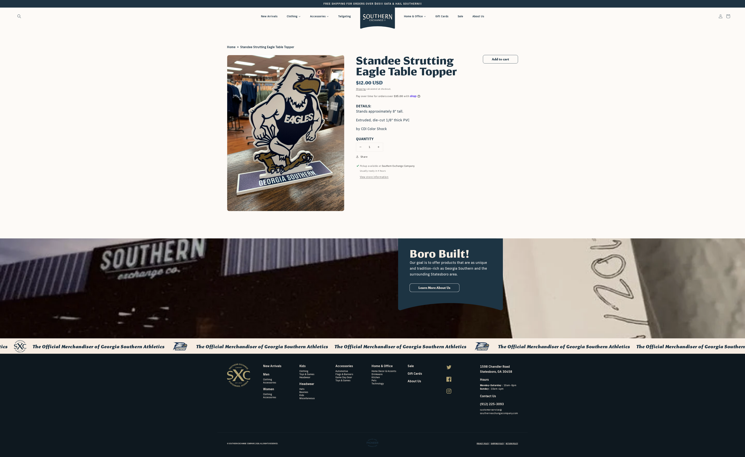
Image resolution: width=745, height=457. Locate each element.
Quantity (365, 138)
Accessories (269, 382)
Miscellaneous (307, 398)
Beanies (303, 392)
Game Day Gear (343, 377)
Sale (411, 366)
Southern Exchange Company (242, 444)
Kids (301, 395)
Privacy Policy (483, 444)
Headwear (304, 377)
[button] (19, 16)
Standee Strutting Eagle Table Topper (267, 47)
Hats (301, 389)
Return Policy (512, 444)
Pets (374, 380)
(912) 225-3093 (492, 404)
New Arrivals (272, 366)
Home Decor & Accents (384, 371)
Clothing (267, 379)
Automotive (341, 371)
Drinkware (377, 374)
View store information (374, 177)
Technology (378, 383)
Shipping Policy (497, 444)
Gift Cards (415, 373)
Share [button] (364, 156)
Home (231, 47)
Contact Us (488, 396)
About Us (414, 381)
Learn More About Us (434, 288)
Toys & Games (306, 374)
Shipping (361, 88)
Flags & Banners (344, 374)
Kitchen (376, 377)
